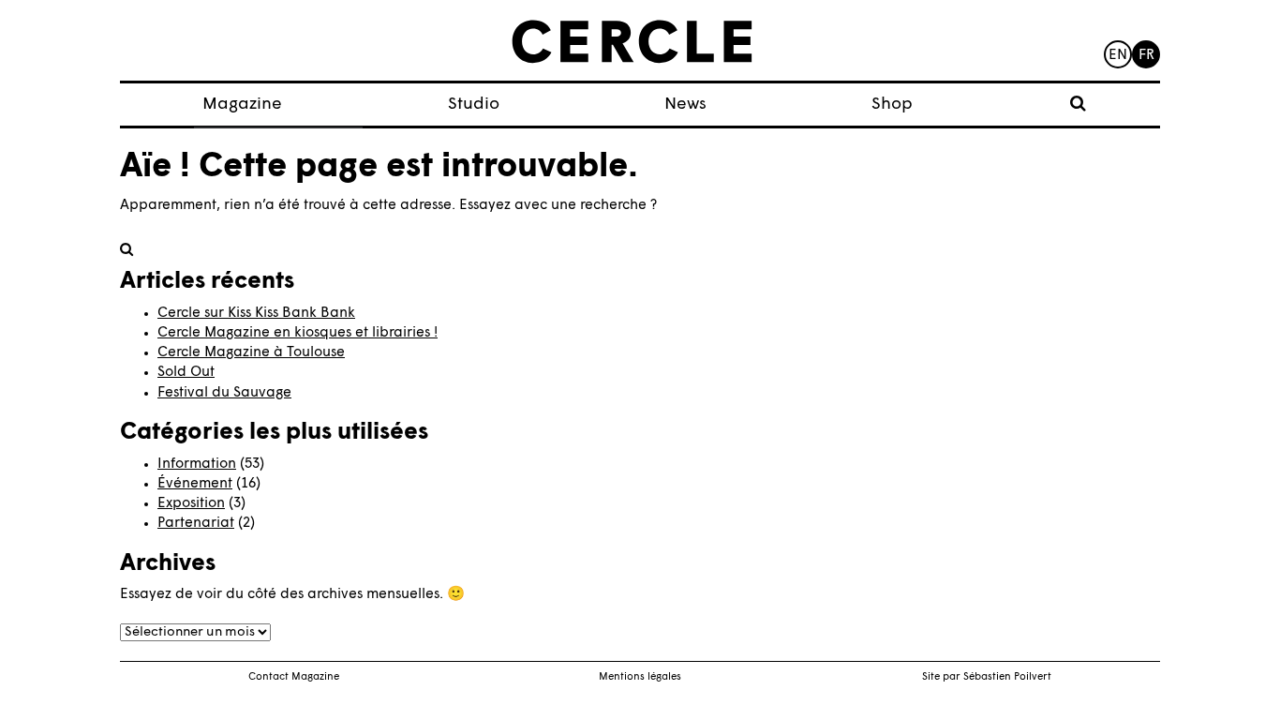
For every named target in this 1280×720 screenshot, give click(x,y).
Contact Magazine (293, 677)
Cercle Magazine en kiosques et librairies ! (297, 333)
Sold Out (186, 373)
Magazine (242, 104)
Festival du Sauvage (224, 393)
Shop (892, 104)
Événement (194, 484)
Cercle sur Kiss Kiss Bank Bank (256, 314)
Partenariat (195, 524)
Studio (473, 104)
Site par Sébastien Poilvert (986, 677)
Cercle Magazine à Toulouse (251, 353)
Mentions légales (640, 677)
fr (1146, 56)
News (685, 104)
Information (196, 465)
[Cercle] (632, 42)
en (1118, 56)
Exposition (191, 504)
